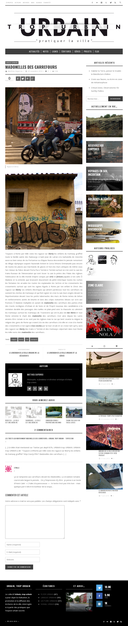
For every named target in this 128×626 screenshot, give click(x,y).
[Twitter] (110, 2)
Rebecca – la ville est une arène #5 (12, 421)
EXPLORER (93, 186)
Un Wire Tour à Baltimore (79, 608)
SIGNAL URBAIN (48, 604)
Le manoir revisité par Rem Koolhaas (108, 491)
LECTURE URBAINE (49, 601)
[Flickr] (97, 2)
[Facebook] (92, 2)
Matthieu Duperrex (15, 71)
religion (13, 339)
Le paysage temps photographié (110, 416)
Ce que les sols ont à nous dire (104, 134)
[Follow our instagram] (99, 604)
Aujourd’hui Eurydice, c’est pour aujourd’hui (109, 379)
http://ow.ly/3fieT (31, 454)
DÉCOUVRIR (93, 213)
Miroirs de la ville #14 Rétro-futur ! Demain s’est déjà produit (109, 453)
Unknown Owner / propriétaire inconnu (53, 421)
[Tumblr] (106, 2)
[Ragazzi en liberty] (43, 125)
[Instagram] (101, 2)
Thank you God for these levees (73, 421)
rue (27, 339)
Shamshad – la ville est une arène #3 (33, 421)
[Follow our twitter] (99, 588)
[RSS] (115, 2)
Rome (21, 339)
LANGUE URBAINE (12, 62)
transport (34, 339)
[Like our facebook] (99, 596)
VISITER (92, 158)
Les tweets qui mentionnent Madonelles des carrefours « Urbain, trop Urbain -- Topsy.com (39, 438)
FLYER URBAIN (47, 594)
